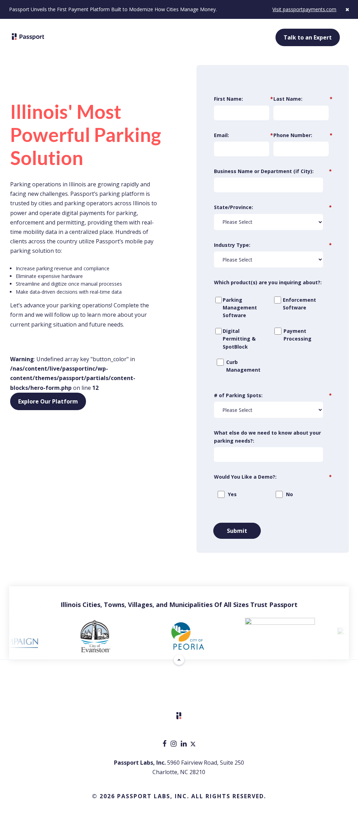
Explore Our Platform (48, 401)
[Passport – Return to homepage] (28, 36)
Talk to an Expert (308, 37)
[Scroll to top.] (179, 660)
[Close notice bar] (347, 9)
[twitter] (192, 744)
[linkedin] (184, 744)
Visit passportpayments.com (304, 9)
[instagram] (174, 744)
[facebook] (165, 744)
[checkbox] (271, 338)
